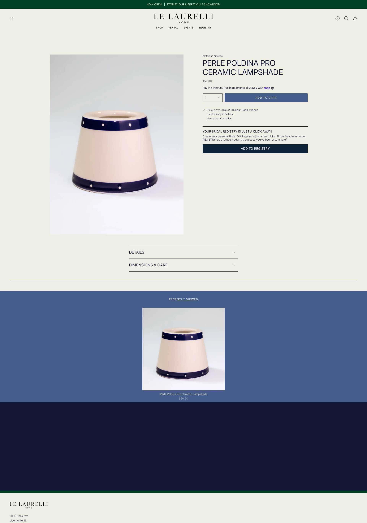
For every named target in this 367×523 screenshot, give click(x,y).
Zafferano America (213, 55)
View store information (219, 118)
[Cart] (355, 18)
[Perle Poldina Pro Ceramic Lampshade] (183, 349)
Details (136, 252)
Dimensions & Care (148, 265)
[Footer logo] (29, 505)
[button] (205, 28)
